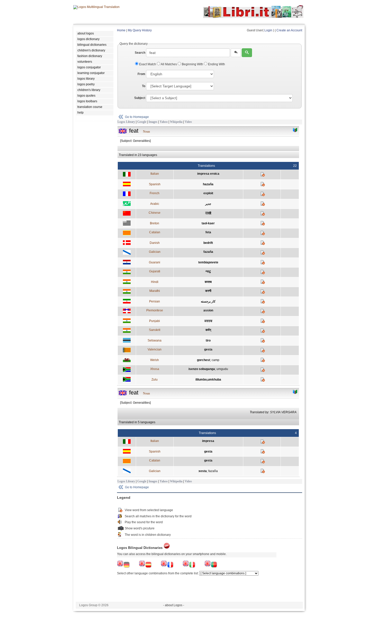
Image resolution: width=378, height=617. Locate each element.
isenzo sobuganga (201, 369)
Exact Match (147, 64)
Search (140, 52)
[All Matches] (295, 130)
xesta (203, 471)
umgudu (222, 369)
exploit (208, 193)
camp (215, 360)
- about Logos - (173, 605)
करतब (208, 282)
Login (268, 30)
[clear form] (236, 52)
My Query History (140, 30)
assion (208, 310)
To (143, 86)
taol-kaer (208, 223)
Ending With (216, 64)
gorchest (203, 360)
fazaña (208, 252)
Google (141, 122)
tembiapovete (208, 262)
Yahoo (164, 122)
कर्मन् (208, 330)
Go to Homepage (137, 117)
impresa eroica (208, 174)
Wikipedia (176, 122)
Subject (139, 98)
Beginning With (192, 64)
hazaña (208, 184)
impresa (208, 441)
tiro (208, 340)
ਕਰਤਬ (208, 321)
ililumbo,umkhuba (208, 379)
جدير (208, 204)
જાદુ (208, 271)
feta (208, 232)
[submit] (247, 52)
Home (121, 30)
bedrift (208, 243)
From (141, 74)
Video (188, 122)
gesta (208, 349)
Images (153, 122)
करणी (208, 291)
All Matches (169, 64)
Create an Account (289, 30)
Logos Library (126, 122)
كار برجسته (208, 301)
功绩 (208, 213)
